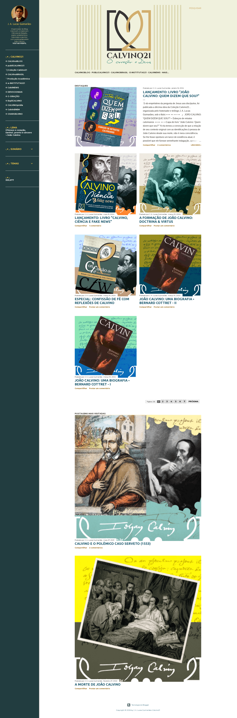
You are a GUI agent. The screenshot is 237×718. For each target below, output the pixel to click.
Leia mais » (196, 145)
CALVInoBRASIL (119, 72)
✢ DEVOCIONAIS (13, 92)
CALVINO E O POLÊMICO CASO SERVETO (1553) (113, 543)
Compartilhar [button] (149, 145)
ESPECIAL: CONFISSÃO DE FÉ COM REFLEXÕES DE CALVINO (102, 301)
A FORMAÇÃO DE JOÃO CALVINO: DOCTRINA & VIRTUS (166, 219)
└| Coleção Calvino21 (16, 70)
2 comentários (164, 145)
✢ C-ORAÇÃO (12, 96)
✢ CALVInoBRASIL (14, 74)
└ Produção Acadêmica (17, 79)
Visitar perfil (19, 43)
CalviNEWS (154, 72)
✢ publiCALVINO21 (14, 65)
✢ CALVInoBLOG (13, 61)
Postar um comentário (164, 226)
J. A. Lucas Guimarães (19, 24)
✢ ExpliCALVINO (13, 101)
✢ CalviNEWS (12, 87)
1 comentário (95, 226)
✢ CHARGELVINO (14, 114)
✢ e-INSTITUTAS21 (15, 83)
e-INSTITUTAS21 (137, 72)
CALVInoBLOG (82, 72)
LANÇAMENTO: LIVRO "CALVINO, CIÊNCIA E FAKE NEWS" (101, 219)
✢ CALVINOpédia (14, 105)
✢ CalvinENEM (12, 109)
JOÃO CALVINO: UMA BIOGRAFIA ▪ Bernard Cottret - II (166, 301)
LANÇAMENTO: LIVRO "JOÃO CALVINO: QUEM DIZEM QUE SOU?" (171, 94)
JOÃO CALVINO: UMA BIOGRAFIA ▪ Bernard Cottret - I (102, 382)
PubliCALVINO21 (100, 72)
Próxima (193, 401)
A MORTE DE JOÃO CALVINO (98, 684)
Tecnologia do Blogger (140, 705)
